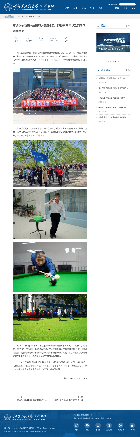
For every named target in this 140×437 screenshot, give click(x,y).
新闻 (75, 8)
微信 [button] (87, 430)
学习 (125, 8)
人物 (100, 8)
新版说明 (121, 430)
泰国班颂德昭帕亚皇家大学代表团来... (113, 108)
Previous (99, 47)
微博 (76, 430)
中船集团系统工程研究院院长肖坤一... (113, 98)
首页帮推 (133, 430)
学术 (92, 8)
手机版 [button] (98, 430)
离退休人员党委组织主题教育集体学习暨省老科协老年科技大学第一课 (44, 400)
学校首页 (114, 4)
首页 (67, 8)
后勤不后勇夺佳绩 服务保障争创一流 (68, 400)
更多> (128, 26)
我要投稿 (109, 430)
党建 (84, 8)
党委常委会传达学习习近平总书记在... (113, 88)
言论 (109, 8)
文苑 (134, 8)
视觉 (117, 8)
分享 (66, 41)
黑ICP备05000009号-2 (38, 431)
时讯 (38, 16)
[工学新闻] (29, 7)
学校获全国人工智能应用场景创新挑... (113, 117)
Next (127, 47)
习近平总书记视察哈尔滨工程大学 (111, 78)
